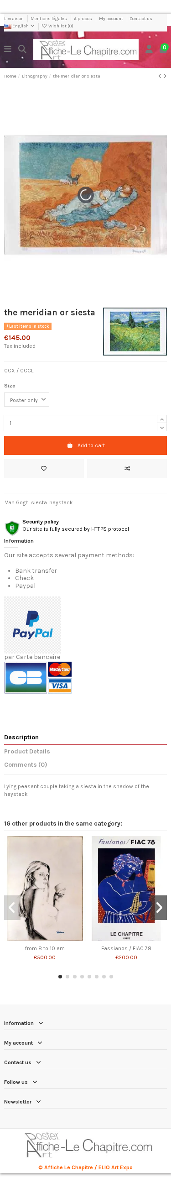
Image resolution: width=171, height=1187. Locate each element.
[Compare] (44, 938)
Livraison (14, 18)
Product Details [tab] (27, 751)
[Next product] (165, 76)
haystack (61, 502)
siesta (39, 502)
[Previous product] (160, 76)
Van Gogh (17, 502)
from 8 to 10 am (45, 948)
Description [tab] (21, 737)
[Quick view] (56, 938)
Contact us (141, 18)
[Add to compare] (127, 468)
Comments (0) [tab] (25, 764)
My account (111, 18)
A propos (83, 18)
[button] (60, 976)
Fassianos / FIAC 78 (126, 948)
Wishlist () (60, 26)
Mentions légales (49, 18)
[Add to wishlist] (44, 468)
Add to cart (91, 445)
